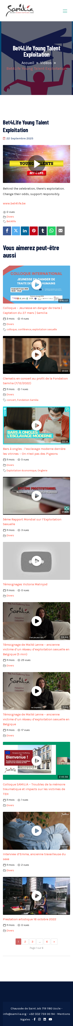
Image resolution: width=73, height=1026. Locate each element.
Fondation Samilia (27, 399)
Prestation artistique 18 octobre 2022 (29, 919)
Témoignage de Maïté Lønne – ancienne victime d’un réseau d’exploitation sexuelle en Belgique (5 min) (36, 649)
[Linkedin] (25, 231)
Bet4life (11, 221)
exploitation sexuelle (44, 329)
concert (11, 399)
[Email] (60, 231)
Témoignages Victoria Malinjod (25, 584)
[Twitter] (16, 231)
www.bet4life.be (14, 203)
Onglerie (42, 470)
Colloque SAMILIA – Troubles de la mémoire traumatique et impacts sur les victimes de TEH (34, 789)
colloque (12, 329)
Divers (10, 216)
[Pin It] (34, 231)
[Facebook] (7, 231)
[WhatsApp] (51, 231)
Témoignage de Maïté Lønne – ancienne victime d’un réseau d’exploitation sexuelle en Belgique (36, 719)
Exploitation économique (21, 470)
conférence (24, 329)
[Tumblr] (43, 231)
